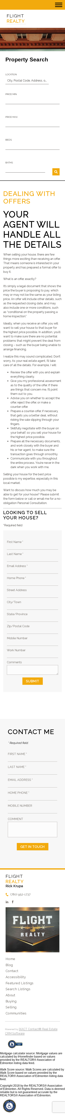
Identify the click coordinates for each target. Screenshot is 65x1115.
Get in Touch (32, 847)
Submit (32, 681)
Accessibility (16, 977)
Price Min (11, 94)
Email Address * (17, 566)
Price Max (11, 117)
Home (10, 959)
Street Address (17, 590)
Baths (9, 162)
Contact (12, 971)
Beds (8, 139)
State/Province (17, 614)
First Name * (15, 542)
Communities (16, 1013)
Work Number (16, 650)
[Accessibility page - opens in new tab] (15, 1046)
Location (11, 74)
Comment (15, 819)
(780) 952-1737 (20, 894)
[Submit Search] (56, 171)
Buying (11, 1001)
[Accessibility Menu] (9, 1106)
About (10, 995)
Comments (14, 662)
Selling (11, 1007)
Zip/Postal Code (18, 626)
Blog (9, 965)
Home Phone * (16, 578)
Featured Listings (20, 983)
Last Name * (15, 554)
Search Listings (18, 989)
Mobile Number (17, 638)
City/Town (14, 602)
